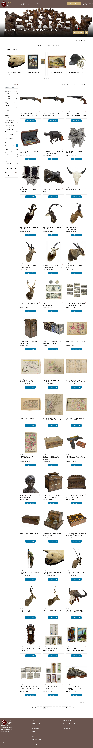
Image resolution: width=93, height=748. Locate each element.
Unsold (13, 98)
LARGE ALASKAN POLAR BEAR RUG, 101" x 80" (14, 73)
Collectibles (8, 131)
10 (66, 707)
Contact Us (58, 4)
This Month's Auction (37, 723)
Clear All (16, 84)
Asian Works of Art (9, 120)
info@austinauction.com (7, 727)
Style (6, 161)
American (12, 163)
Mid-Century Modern (12, 168)
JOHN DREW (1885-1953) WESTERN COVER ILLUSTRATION (36, 73)
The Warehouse (38, 4)
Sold (13, 96)
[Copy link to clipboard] (76, 41)
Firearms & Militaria (10, 138)
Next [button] (90, 65)
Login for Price (30, 120)
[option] (15, 64)
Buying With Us (35, 726)
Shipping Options (36, 736)
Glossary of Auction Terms (69, 723)
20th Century (8, 117)
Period (6, 172)
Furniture (7, 110)
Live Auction (10, 27)
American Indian (12, 151)
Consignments (35, 728)
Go (16, 145)
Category (7, 103)
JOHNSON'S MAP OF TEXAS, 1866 (76, 342)
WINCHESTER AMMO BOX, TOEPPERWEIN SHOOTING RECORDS (51, 458)
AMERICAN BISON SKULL (73, 189)
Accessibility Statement (68, 726)
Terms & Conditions (67, 720)
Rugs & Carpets (10, 112)
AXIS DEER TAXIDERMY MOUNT (52, 610)
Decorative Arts (9, 107)
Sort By (63, 84)
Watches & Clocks (9, 122)
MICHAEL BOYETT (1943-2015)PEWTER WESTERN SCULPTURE (73, 688)
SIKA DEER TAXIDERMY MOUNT (29, 304)
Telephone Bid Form (37, 739)
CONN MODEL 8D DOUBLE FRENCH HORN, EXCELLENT (76, 73)
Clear (15, 91)
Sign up (87, 3)
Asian (12, 154)
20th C (12, 175)
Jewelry (7, 115)
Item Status (8, 91)
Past (12, 93)
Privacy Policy (66, 728)
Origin (6, 149)
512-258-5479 (4, 725)
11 (70, 707)
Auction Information (53, 45)
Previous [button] (3, 65)
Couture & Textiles (9, 129)
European (12, 156)
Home (13, 4)
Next (74, 707)
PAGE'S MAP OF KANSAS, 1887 (29, 418)
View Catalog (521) (78, 32)
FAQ (49, 4)
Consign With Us (74, 3)
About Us (34, 734)
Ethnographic (12, 166)
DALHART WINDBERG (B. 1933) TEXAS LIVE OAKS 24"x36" (56, 73)
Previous (34, 707)
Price (6, 142)
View (82, 84)
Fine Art (7, 105)
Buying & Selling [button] (24, 4)
